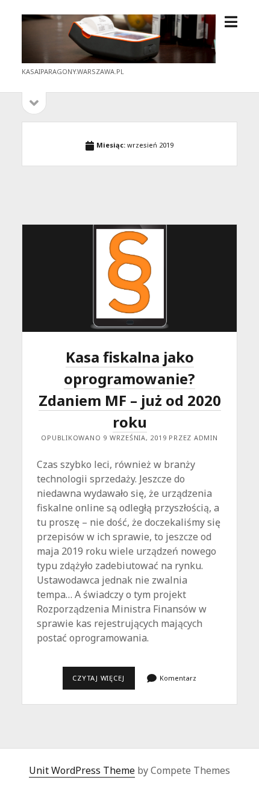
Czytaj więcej (103, 681)
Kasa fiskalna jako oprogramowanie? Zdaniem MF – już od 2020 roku (129, 278)
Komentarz (178, 677)
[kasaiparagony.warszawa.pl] (119, 59)
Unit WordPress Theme (82, 770)
